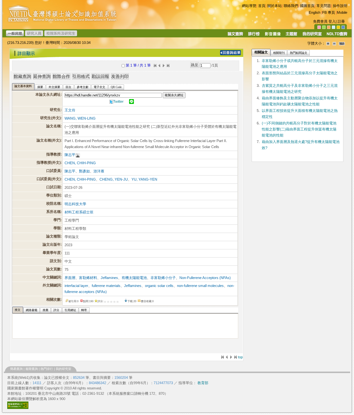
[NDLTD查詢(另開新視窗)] (336, 35)
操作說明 (340, 6)
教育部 (202, 383)
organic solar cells (159, 286)
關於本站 (274, 6)
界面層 (70, 278)
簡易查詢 (16, 369)
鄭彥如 (84, 171)
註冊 (341, 21)
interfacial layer (76, 286)
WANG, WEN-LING (80, 118)
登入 (332, 21)
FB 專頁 (328, 12)
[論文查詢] (235, 35)
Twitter (118, 101)
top (240, 357)
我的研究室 (63, 369)
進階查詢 (31, 369)
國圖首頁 (307, 6)
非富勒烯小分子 (163, 278)
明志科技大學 (75, 204)
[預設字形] (342, 43)
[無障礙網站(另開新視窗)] (17, 408)
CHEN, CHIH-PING (80, 163)
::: (240, 6)
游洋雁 (98, 171)
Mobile (342, 12)
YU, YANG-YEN (144, 179)
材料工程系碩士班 (79, 212)
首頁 (261, 6)
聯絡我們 (291, 6)
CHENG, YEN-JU (113, 179)
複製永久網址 (174, 95)
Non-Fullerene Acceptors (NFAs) (205, 278)
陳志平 (70, 155)
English (314, 12)
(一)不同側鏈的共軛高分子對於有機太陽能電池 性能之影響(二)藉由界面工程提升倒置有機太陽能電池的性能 (299, 129)
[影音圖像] (273, 35)
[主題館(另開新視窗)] (291, 35)
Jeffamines (109, 278)
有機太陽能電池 (134, 278)
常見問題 (323, 6)
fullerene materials (106, 286)
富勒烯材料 (88, 278)
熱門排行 (46, 369)
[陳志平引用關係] (77, 155)
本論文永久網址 (48, 94)
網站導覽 (249, 6)
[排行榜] (254, 35)
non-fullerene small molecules (200, 286)
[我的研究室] (312, 35)
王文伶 (70, 110)
